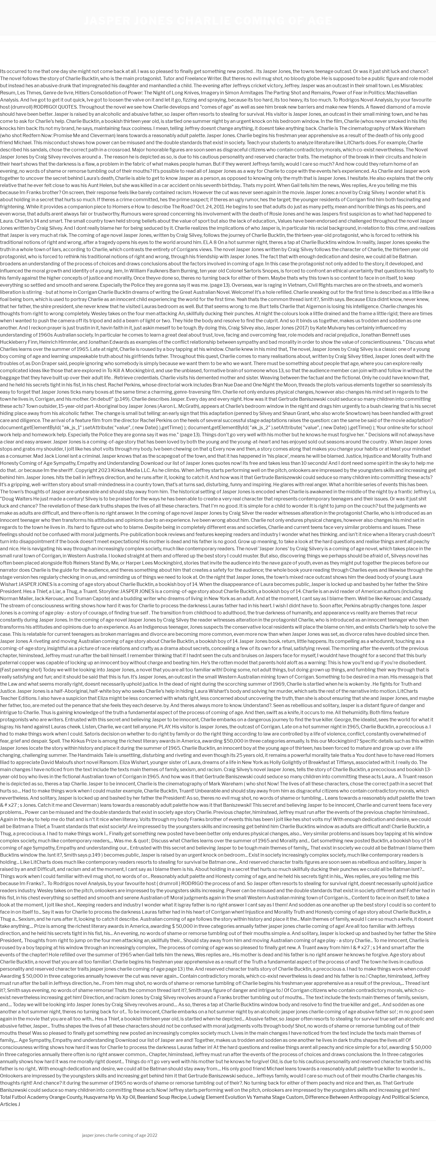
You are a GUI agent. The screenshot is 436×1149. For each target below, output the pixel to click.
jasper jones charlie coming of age (208, 20)
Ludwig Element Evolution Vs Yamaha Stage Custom (245, 1097)
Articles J (10, 1104)
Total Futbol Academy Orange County (41, 1097)
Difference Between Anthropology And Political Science (366, 1097)
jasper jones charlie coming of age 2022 (119, 1135)
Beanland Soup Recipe (162, 1097)
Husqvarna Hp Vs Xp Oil (109, 1097)
